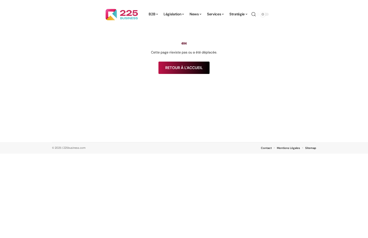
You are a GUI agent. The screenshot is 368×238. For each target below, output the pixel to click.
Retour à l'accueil (184, 67)
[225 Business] (122, 14)
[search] (254, 14)
